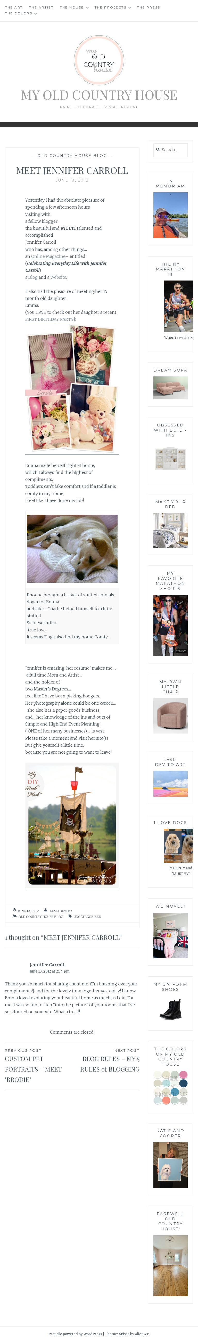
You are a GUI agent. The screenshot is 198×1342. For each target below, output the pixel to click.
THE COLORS (18, 13)
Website (58, 277)
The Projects (110, 7)
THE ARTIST (41, 7)
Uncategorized (87, 916)
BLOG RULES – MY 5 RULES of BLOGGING (109, 1060)
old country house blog (72, 155)
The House (72, 7)
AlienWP (142, 1334)
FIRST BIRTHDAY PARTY (49, 319)
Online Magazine (48, 256)
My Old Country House (99, 94)
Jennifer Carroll (47, 964)
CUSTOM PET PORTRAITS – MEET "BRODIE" (33, 1066)
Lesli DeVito (61, 910)
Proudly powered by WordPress (75, 1334)
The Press (148, 7)
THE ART (14, 7)
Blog (33, 277)
